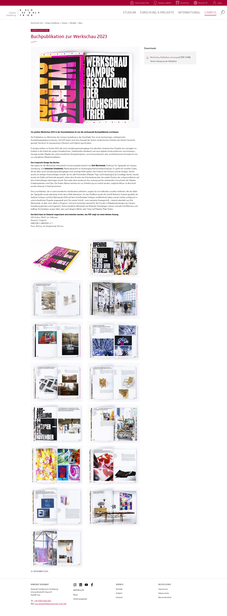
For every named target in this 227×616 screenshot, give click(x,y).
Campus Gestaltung (52, 23)
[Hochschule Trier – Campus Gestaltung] (21, 12)
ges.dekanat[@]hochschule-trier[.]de (50, 604)
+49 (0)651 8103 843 (42, 601)
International (189, 12)
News (80, 23)
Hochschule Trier (37, 23)
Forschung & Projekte (157, 12)
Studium (129, 12)
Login (219, 3)
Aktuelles (73, 23)
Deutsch (201, 3)
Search (222, 12)
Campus (210, 12)
